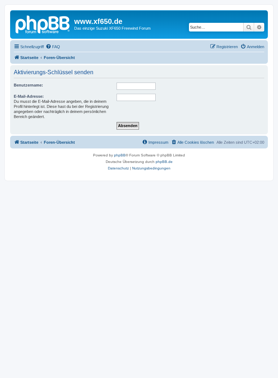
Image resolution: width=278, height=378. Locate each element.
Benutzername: (28, 85)
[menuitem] (53, 46)
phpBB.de (164, 162)
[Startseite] (43, 23)
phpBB (120, 155)
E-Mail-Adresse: (29, 96)
